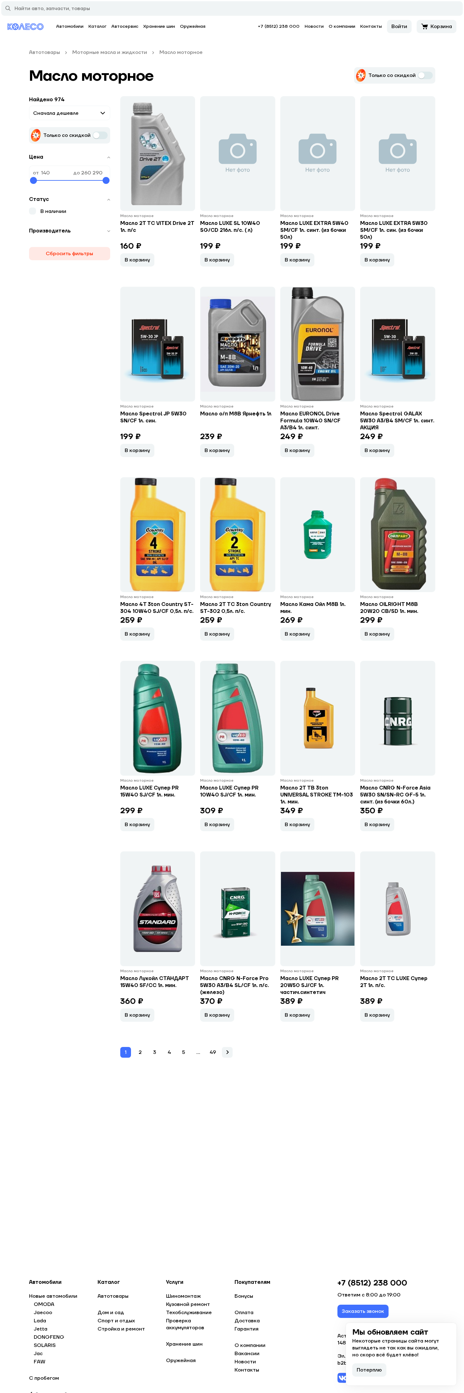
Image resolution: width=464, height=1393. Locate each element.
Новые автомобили (53, 1296)
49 (213, 1052)
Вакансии (247, 1353)
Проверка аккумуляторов (185, 1324)
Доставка (247, 1321)
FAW (39, 1362)
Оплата (244, 1312)
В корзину (137, 260)
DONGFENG (49, 1337)
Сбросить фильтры (69, 253)
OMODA (44, 1304)
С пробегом (44, 1378)
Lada (40, 1321)
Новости (314, 26)
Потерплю (369, 1370)
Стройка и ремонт (121, 1329)
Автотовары (113, 1296)
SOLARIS (45, 1345)
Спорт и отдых (116, 1321)
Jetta (40, 1329)
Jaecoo (43, 1312)
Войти (399, 26)
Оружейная (192, 26)
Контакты (371, 26)
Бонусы (244, 1296)
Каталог (97, 26)
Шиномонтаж (183, 1296)
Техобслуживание (189, 1312)
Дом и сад (111, 1312)
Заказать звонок (363, 1311)
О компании (342, 26)
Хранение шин (159, 26)
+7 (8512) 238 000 (279, 26)
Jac (38, 1353)
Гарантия (247, 1329)
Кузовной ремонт (188, 1304)
